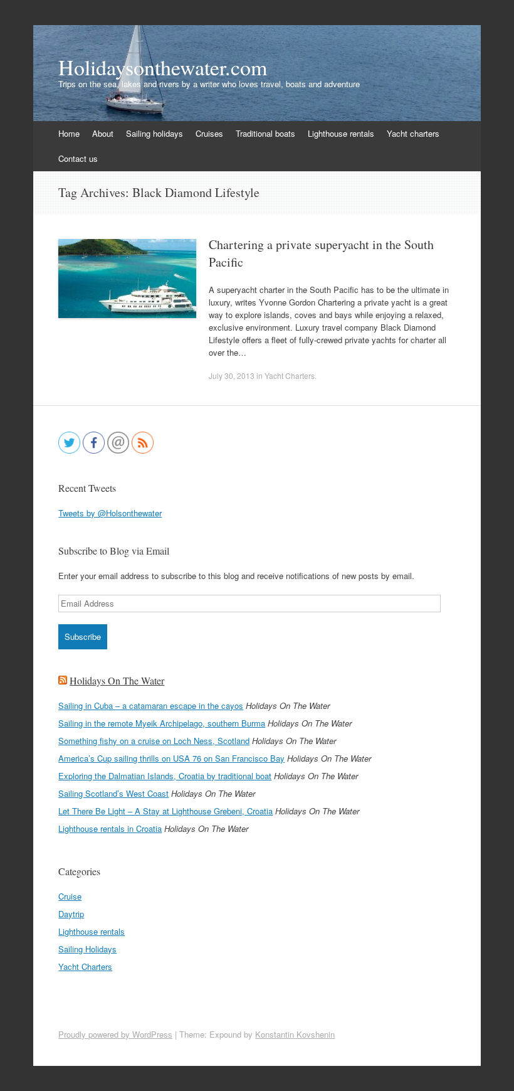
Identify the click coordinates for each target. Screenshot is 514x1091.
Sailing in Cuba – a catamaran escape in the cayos (150, 705)
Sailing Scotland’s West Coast (113, 793)
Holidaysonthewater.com (162, 67)
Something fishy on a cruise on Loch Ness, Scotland (153, 741)
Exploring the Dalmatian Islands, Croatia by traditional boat (164, 776)
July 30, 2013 (231, 375)
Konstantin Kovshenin (295, 1034)
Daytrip (71, 914)
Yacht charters (413, 133)
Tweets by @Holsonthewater (110, 513)
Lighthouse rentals (341, 133)
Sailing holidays (154, 133)
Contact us (78, 158)
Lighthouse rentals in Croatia (110, 828)
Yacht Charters (290, 375)
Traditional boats (265, 133)
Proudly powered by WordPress (115, 1034)
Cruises (209, 133)
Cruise (69, 896)
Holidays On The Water (117, 680)
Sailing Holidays (87, 949)
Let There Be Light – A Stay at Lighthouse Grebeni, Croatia (165, 811)
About (102, 133)
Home (69, 133)
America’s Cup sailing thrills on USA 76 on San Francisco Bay (171, 758)
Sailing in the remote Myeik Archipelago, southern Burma (161, 723)
